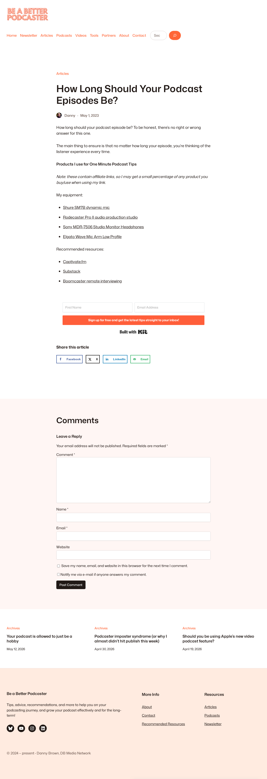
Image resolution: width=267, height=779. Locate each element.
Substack (71, 271)
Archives (13, 628)
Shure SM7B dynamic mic (86, 207)
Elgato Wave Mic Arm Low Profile (92, 236)
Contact (148, 715)
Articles (62, 73)
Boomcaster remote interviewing (92, 281)
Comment (65, 454)
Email (61, 528)
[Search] (175, 35)
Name (62, 509)
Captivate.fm (74, 261)
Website (63, 546)
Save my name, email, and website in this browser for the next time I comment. (124, 565)
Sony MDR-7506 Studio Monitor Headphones (103, 227)
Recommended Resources (163, 723)
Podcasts (212, 715)
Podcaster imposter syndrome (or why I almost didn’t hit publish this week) (130, 638)
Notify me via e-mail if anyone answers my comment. (103, 574)
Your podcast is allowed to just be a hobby (39, 638)
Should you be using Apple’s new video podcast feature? (218, 638)
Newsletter (213, 723)
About (147, 706)
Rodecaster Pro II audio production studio (100, 217)
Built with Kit (133, 332)
